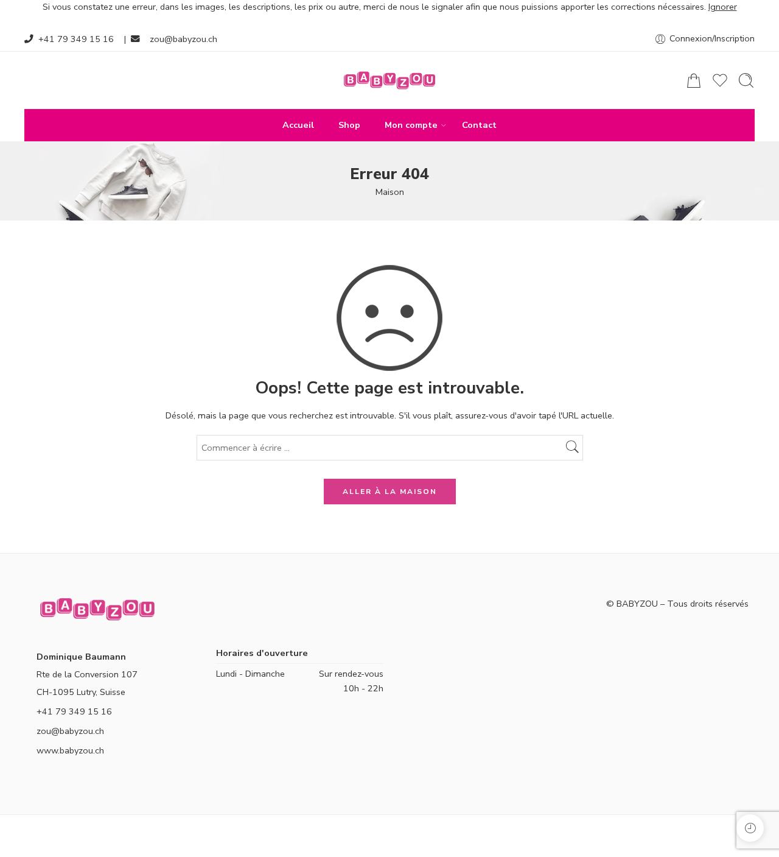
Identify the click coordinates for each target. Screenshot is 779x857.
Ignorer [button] (722, 7)
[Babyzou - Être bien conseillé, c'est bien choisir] (389, 80)
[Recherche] (746, 80)
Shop (349, 125)
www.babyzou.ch (70, 750)
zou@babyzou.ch (183, 39)
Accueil (298, 125)
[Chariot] (693, 80)
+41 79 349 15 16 (76, 39)
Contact (479, 125)
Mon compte (411, 125)
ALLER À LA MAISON (390, 491)
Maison (390, 192)
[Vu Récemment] (750, 828)
